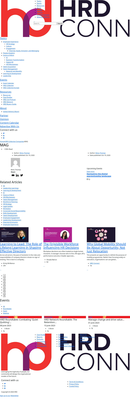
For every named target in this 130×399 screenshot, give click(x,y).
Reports (39, 337)
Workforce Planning (10, 202)
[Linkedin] (17, 175)
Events (39, 3)
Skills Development (10, 213)
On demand (62, 342)
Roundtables (62, 337)
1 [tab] (4, 276)
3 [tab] (4, 281)
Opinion (40, 12)
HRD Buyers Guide (9, 104)
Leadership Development (12, 220)
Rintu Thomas (25, 153)
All (4, 186)
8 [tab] (4, 296)
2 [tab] (4, 278)
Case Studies (7, 97)
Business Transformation (15, 60)
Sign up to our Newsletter (9, 396)
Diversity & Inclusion (10, 222)
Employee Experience (10, 42)
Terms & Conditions (76, 382)
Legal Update (8, 206)
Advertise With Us (43, 17)
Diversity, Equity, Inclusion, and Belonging (24, 51)
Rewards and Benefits (14, 71)
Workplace (7, 209)
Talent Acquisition (9, 67)
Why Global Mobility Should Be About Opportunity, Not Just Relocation (106, 247)
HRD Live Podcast (9, 100)
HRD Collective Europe (11, 88)
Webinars (61, 339)
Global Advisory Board (11, 112)
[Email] (13, 175)
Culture (8, 46)
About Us (83, 335)
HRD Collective (8, 85)
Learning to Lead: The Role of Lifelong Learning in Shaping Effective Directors (21, 247)
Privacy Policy (74, 384)
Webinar (6, 313)
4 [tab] (4, 284)
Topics (39, 1)
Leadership (7, 76)
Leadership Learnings (11, 188)
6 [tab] (4, 290)
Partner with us (85, 342)
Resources (40, 6)
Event (5, 311)
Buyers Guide (41, 344)
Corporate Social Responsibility (14, 211)
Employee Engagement (11, 218)
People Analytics (9, 53)
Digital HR (9, 62)
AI (7, 58)
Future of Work (8, 55)
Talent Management (10, 69)
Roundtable (7, 309)
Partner (39, 10)
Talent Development (10, 215)
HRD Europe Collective (66, 346)
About (39, 8)
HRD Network (8, 102)
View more (90, 172)
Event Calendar (8, 83)
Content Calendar (43, 15)
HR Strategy (10, 44)
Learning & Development (12, 74)
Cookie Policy (74, 386)
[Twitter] (21, 175)
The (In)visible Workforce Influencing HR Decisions (61, 246)
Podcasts (40, 339)
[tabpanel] (21, 250)
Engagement (10, 48)
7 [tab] (4, 293)
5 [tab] (4, 287)
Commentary (41, 342)
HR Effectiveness (12, 64)
